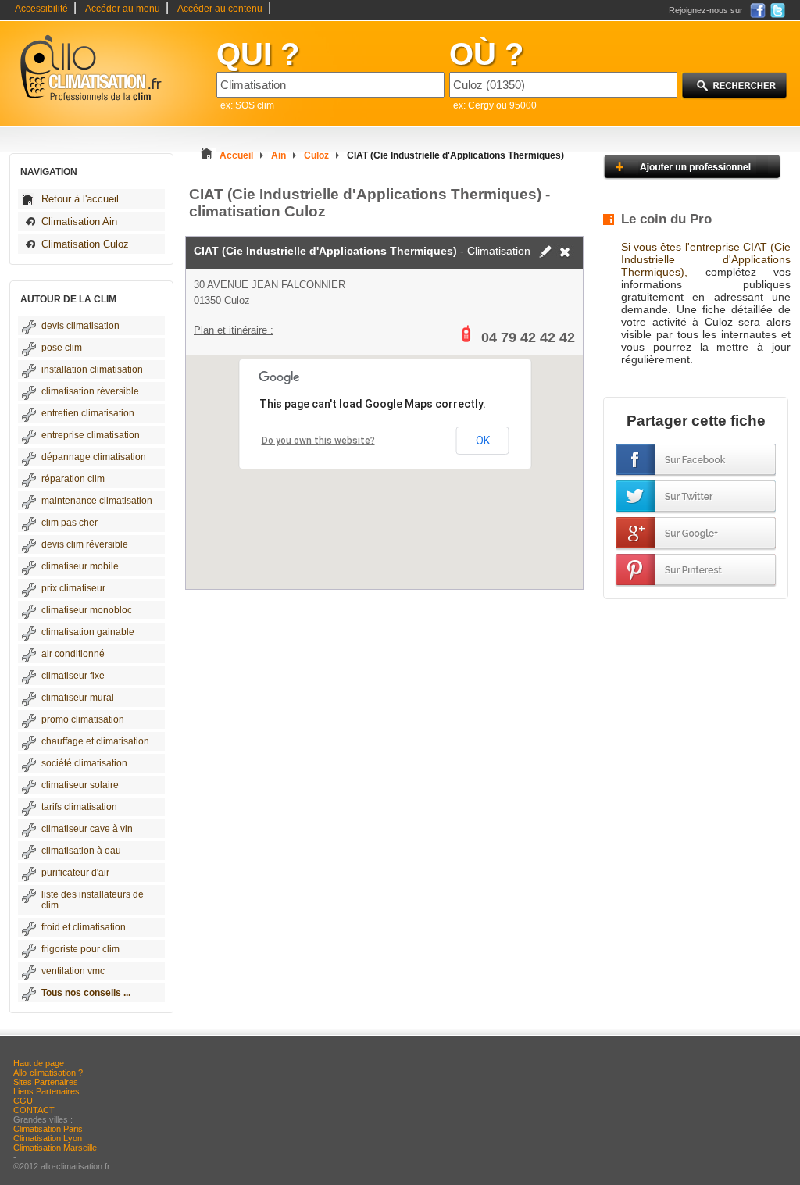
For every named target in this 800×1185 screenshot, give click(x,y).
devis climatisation (80, 325)
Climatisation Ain (79, 221)
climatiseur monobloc (86, 610)
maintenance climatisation (96, 500)
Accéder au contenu (219, 8)
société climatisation (84, 763)
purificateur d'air (75, 872)
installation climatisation (92, 369)
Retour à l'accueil (80, 199)
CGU (23, 1100)
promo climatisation (82, 719)
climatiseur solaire (80, 785)
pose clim (61, 347)
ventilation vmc (73, 970)
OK (483, 440)
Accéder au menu (122, 8)
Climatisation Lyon (47, 1138)
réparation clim (73, 478)
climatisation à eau (81, 850)
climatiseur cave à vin (87, 828)
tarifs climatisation (79, 806)
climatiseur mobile (80, 566)
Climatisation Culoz (85, 244)
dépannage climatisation (93, 457)
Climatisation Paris (48, 1128)
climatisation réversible (90, 391)
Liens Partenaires (46, 1091)
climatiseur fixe (73, 675)
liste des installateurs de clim (92, 900)
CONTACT (34, 1110)
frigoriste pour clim (80, 949)
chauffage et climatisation (95, 741)
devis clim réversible (84, 544)
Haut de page (38, 1063)
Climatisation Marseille (55, 1147)
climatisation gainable (87, 631)
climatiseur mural (77, 697)
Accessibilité (41, 8)
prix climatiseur (73, 588)
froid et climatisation (83, 927)
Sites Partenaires (45, 1082)
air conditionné (73, 653)
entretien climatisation (87, 413)
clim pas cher (69, 522)
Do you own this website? (318, 440)
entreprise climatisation (90, 435)
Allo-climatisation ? (48, 1072)
